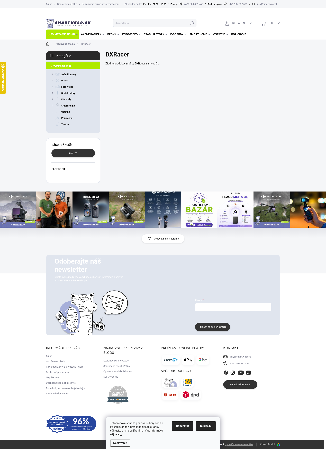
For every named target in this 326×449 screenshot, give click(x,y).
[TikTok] (248, 372)
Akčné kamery (68, 74)
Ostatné (65, 111)
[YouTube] (240, 372)
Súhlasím (206, 426)
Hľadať (192, 23)
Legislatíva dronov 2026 (116, 360)
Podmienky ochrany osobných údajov (65, 388)
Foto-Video (67, 86)
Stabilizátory (68, 93)
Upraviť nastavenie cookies (239, 444)
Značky (65, 124)
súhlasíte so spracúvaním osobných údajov (236, 316)
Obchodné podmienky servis (61, 382)
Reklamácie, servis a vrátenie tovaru (100, 4)
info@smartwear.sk (240, 356)
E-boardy (66, 99)
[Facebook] (225, 372)
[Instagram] (232, 372)
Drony (64, 80)
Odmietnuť (182, 426)
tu (121, 434)
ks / (73, 153)
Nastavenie (120, 443)
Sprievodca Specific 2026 (116, 366)
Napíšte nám (52, 377)
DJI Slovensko (110, 376)
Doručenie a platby (67, 4)
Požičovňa (67, 118)
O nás (49, 4)
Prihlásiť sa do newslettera (213, 327)
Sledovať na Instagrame (166, 238)
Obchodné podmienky (135, 4)
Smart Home (68, 105)
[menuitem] (62, 34)
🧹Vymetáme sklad (60, 65)
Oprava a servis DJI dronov (117, 371)
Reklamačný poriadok (57, 393)
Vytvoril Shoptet (267, 444)
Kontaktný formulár (240, 384)
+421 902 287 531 (239, 363)
